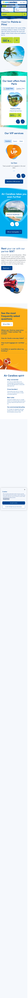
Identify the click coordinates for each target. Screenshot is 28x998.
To (16, 9)
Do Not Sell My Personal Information (13, 506)
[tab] (4, 6)
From (3, 9)
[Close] (24, 489)
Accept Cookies (13, 502)
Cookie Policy (6, 498)
